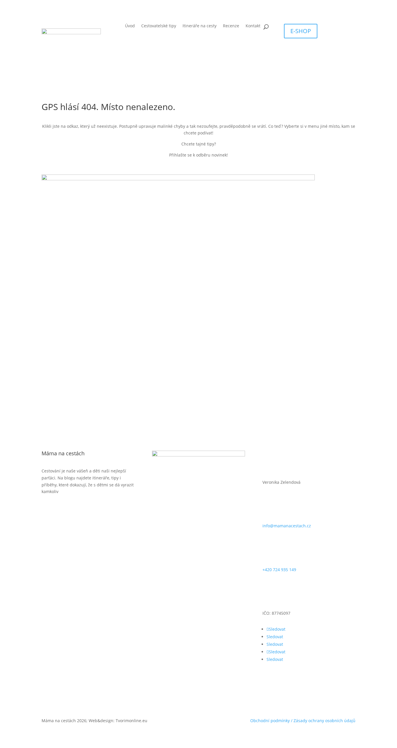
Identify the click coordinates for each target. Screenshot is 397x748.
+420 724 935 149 (279, 569)
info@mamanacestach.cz (286, 525)
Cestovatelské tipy (158, 26)
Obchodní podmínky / (272, 720)
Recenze (231, 26)
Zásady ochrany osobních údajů (324, 720)
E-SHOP (300, 31)
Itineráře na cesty (200, 26)
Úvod (130, 26)
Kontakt (253, 26)
